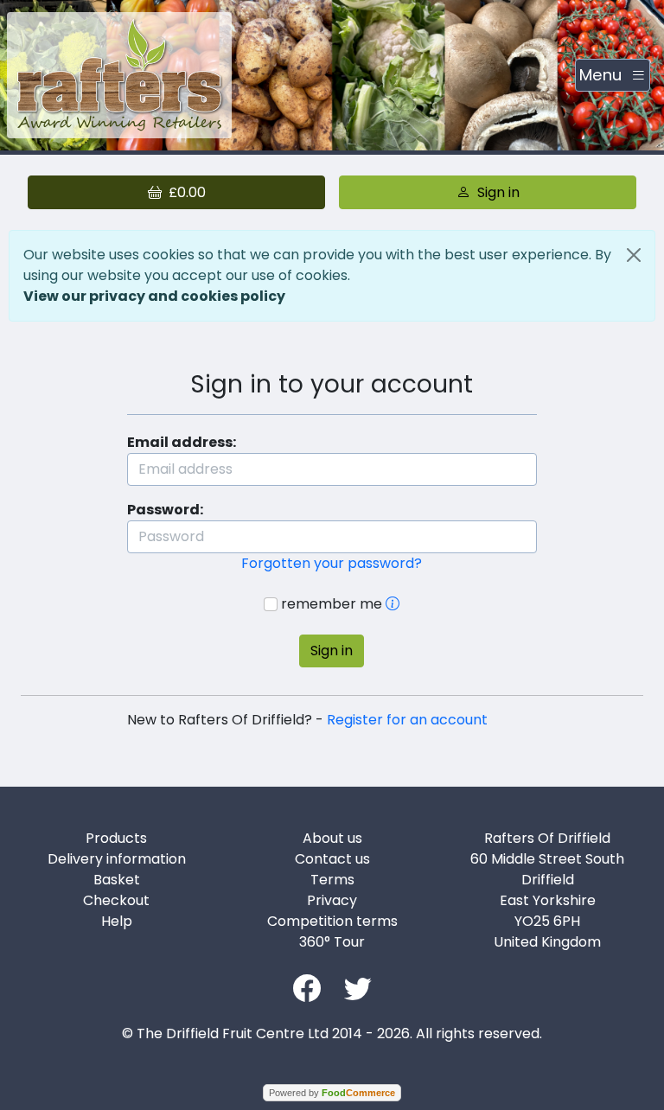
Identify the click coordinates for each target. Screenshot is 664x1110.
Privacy (332, 900)
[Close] (633, 255)
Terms (332, 880)
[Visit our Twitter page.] (358, 986)
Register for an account (407, 720)
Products (116, 838)
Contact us (332, 859)
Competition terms (332, 921)
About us (332, 838)
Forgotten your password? (331, 563)
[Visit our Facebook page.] (307, 986)
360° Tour (332, 942)
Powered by (332, 1093)
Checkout (116, 900)
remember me (332, 604)
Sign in (331, 650)
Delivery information (117, 859)
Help (116, 921)
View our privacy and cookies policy (154, 296)
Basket (116, 880)
